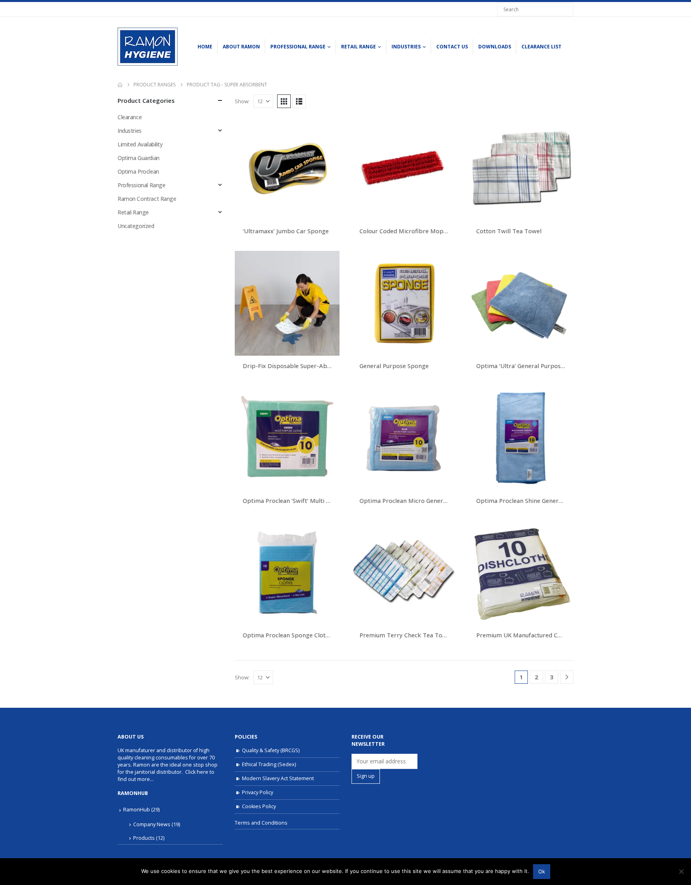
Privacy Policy (257, 792)
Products (144, 838)
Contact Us (452, 46)
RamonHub (136, 809)
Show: (242, 101)
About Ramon (241, 46)
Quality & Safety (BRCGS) (271, 750)
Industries (406, 46)
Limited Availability (140, 144)
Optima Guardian (139, 158)
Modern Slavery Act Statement (278, 778)
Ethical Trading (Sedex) (269, 764)
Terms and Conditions (261, 822)
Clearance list (541, 46)
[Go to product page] (287, 168)
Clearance (130, 117)
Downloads (494, 46)
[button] (284, 101)
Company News (151, 824)
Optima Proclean (138, 171)
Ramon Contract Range (147, 198)
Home (205, 46)
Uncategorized (136, 226)
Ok (541, 871)
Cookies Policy (259, 806)
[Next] (566, 677)
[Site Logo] (148, 47)
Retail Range (358, 46)
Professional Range (298, 46)
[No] (681, 871)
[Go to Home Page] (120, 84)
